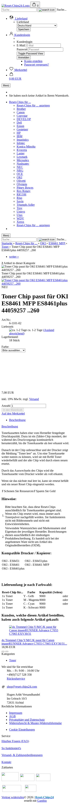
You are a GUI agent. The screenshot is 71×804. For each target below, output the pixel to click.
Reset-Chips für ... (20, 102)
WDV (20, 218)
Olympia (22, 184)
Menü (6, 85)
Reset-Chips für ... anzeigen (33, 105)
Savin (20, 201)
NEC (20, 167)
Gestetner (22, 129)
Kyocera (22, 150)
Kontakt (6, 762)
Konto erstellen (33, 61)
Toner (12, 660)
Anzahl (6, 405)
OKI (19, 177)
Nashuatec (23, 163)
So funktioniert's (11, 748)
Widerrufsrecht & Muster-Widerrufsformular (35, 723)
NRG (20, 170)
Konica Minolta (26, 146)
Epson (20, 126)
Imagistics (23, 139)
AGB (12, 716)
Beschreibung (17, 420)
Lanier (20, 153)
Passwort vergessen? (36, 64)
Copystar (22, 115)
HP (19, 132)
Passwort (22, 49)
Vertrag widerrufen (13, 797)
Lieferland (23, 22)
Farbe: (5, 346)
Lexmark (22, 156)
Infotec (21, 143)
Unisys (21, 211)
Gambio (42, 800)
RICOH (21, 194)
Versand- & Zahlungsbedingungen (22, 755)
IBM (19, 136)
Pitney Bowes (25, 187)
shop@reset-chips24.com (22, 686)
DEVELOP (24, 119)
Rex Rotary (23, 191)
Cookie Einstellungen (22, 729)
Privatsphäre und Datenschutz (27, 719)
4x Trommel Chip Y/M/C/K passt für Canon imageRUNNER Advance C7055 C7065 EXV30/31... (34, 642)
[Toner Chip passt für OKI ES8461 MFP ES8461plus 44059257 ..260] (35, 283)
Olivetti (21, 180)
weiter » (14, 256)
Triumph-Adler (26, 204)
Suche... (61, 9)
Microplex (23, 160)
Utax (20, 215)
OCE (20, 174)
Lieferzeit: (8, 326)
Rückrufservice (16, 678)
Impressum (15, 712)
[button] (18, 18)
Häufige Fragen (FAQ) (15, 741)
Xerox (20, 221)
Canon (21, 112)
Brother (21, 108)
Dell (19, 122)
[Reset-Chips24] (16, 5)
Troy (19, 208)
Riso (19, 197)
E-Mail (21, 45)
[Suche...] (46, 10)
